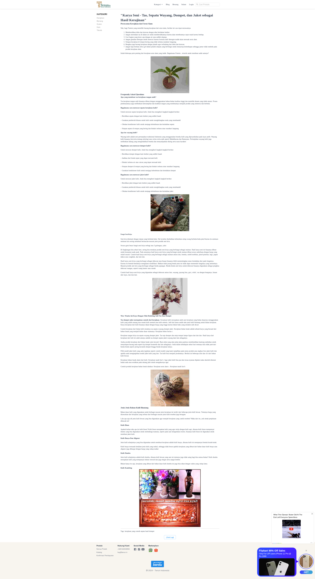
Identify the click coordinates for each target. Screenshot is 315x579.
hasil (147, 531)
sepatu (143, 531)
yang (133, 531)
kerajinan (128, 531)
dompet (151, 531)
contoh (137, 531)
